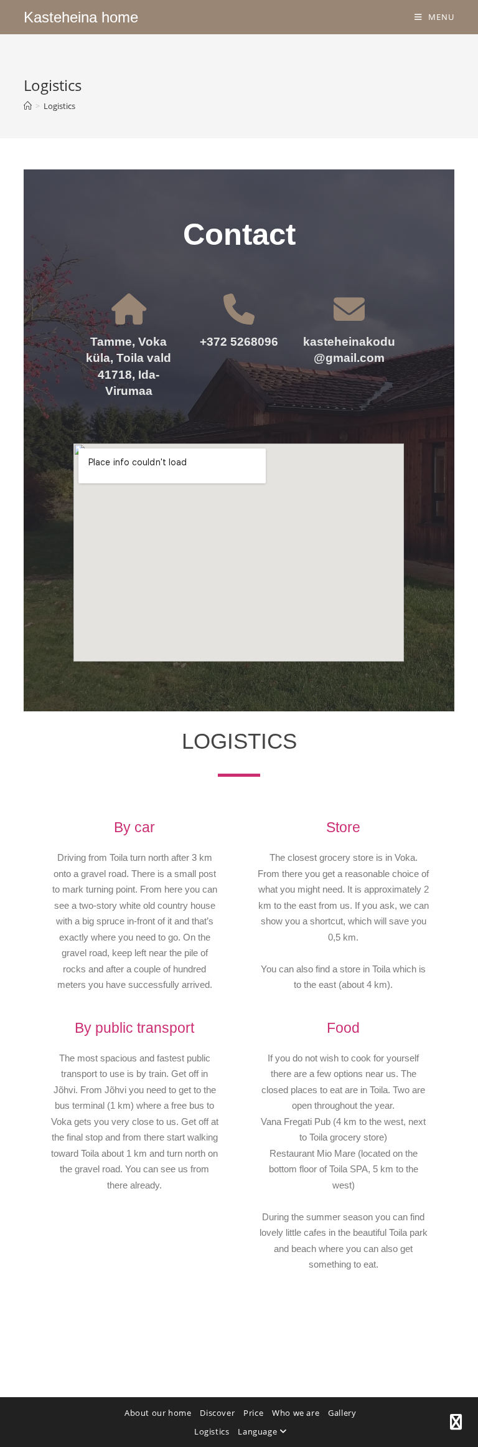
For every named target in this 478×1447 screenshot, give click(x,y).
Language (258, 1431)
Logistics (59, 105)
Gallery (342, 1412)
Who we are (295, 1412)
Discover (217, 1412)
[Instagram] (456, 1422)
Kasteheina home (81, 17)
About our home (157, 1412)
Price (253, 1412)
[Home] (28, 105)
